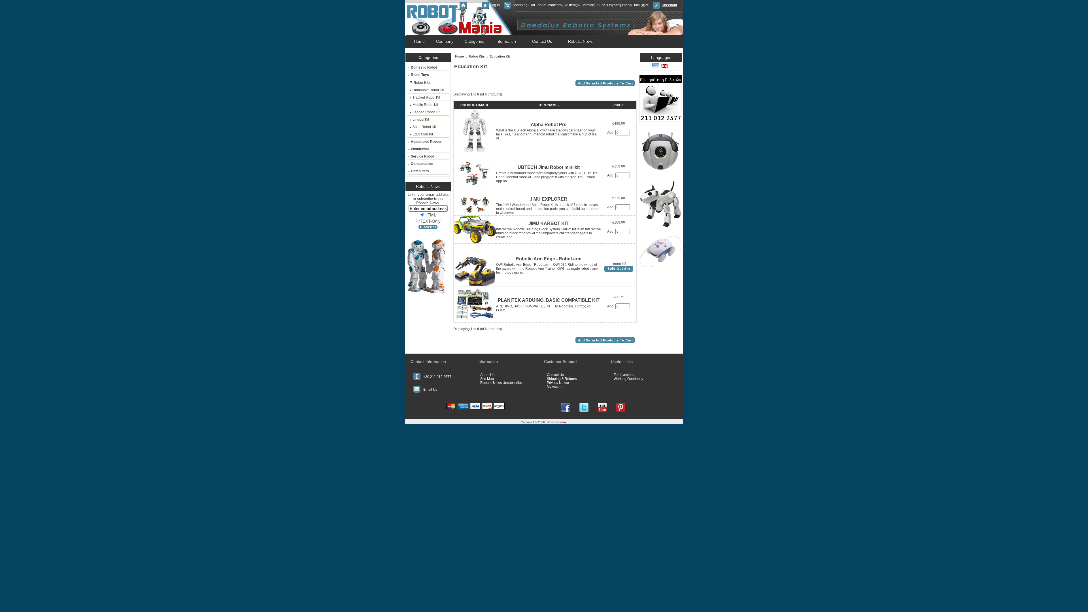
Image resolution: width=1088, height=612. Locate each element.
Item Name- (549, 105)
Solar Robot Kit (424, 127)
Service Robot (422, 156)
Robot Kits (477, 56)
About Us (487, 375)
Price (618, 105)
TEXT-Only (430, 221)
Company (444, 41)
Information (506, 41)
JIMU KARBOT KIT (548, 223)
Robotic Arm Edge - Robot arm (548, 258)
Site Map (487, 379)
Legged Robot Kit (426, 112)
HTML (430, 215)
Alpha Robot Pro (549, 124)
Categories (474, 41)
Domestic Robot (424, 67)
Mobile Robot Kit (425, 105)
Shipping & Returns (562, 379)
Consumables (422, 164)
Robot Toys (420, 75)
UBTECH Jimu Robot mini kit (549, 167)
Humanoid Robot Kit (428, 90)
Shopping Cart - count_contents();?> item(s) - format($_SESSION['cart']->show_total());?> (581, 5)
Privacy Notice (558, 383)
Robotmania (556, 422)
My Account (555, 387)
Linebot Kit (421, 120)
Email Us (430, 390)
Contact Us (542, 41)
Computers (420, 171)
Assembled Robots (426, 142)
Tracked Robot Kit (426, 97)
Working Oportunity (628, 379)
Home (472, 5)
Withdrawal (420, 149)
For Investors (624, 375)
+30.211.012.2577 (437, 377)
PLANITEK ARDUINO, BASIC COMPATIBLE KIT (549, 300)
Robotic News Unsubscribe (501, 383)
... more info (619, 264)
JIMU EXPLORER (548, 199)
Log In (495, 5)
